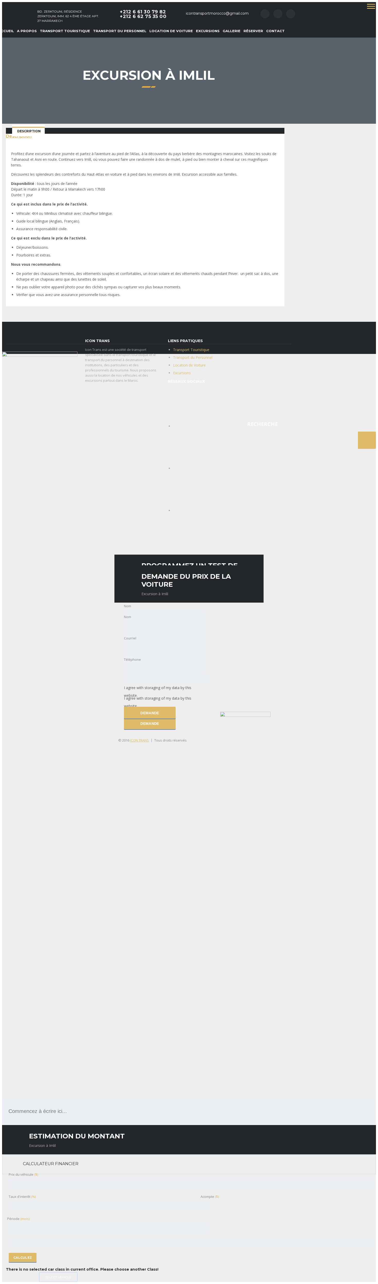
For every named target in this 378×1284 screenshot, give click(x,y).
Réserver (253, 31)
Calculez (22, 1258)
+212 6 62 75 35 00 (143, 16)
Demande (149, 724)
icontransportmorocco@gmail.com (217, 13)
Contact (275, 31)
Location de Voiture (171, 31)
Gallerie (231, 31)
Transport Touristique (65, 31)
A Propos (27, 31)
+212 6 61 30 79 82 (143, 12)
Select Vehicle (58, 1277)
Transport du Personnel (119, 31)
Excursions (208, 31)
